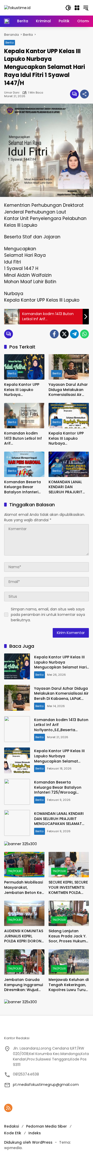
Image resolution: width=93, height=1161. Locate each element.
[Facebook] (54, 334)
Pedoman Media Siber (46, 1126)
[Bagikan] (84, 94)
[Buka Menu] (77, 8)
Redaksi (11, 1126)
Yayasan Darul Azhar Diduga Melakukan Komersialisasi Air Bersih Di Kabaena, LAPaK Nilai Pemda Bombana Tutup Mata (68, 389)
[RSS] (8, 1108)
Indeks (34, 1133)
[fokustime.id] (17, 7)
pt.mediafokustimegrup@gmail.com (46, 1084)
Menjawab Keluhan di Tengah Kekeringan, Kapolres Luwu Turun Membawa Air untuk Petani (69, 985)
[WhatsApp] (84, 334)
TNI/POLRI (14, 871)
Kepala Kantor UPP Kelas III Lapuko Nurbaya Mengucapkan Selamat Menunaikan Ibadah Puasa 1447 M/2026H (68, 438)
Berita (9, 42)
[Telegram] (74, 334)
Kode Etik (12, 1133)
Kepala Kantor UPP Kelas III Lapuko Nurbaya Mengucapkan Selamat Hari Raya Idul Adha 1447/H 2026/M (21, 389)
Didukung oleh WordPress (28, 1142)
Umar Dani (11, 92)
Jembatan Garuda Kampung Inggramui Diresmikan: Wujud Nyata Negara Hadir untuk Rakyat (23, 985)
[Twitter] (64, 334)
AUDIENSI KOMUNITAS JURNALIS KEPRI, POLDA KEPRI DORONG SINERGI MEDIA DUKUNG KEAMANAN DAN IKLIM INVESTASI (24, 936)
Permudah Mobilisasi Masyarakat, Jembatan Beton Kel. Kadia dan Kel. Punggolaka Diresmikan (23, 887)
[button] (68, 8)
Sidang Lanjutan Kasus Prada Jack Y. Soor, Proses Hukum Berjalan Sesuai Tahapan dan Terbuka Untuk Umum (67, 936)
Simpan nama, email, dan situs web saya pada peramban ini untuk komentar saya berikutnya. (48, 615)
